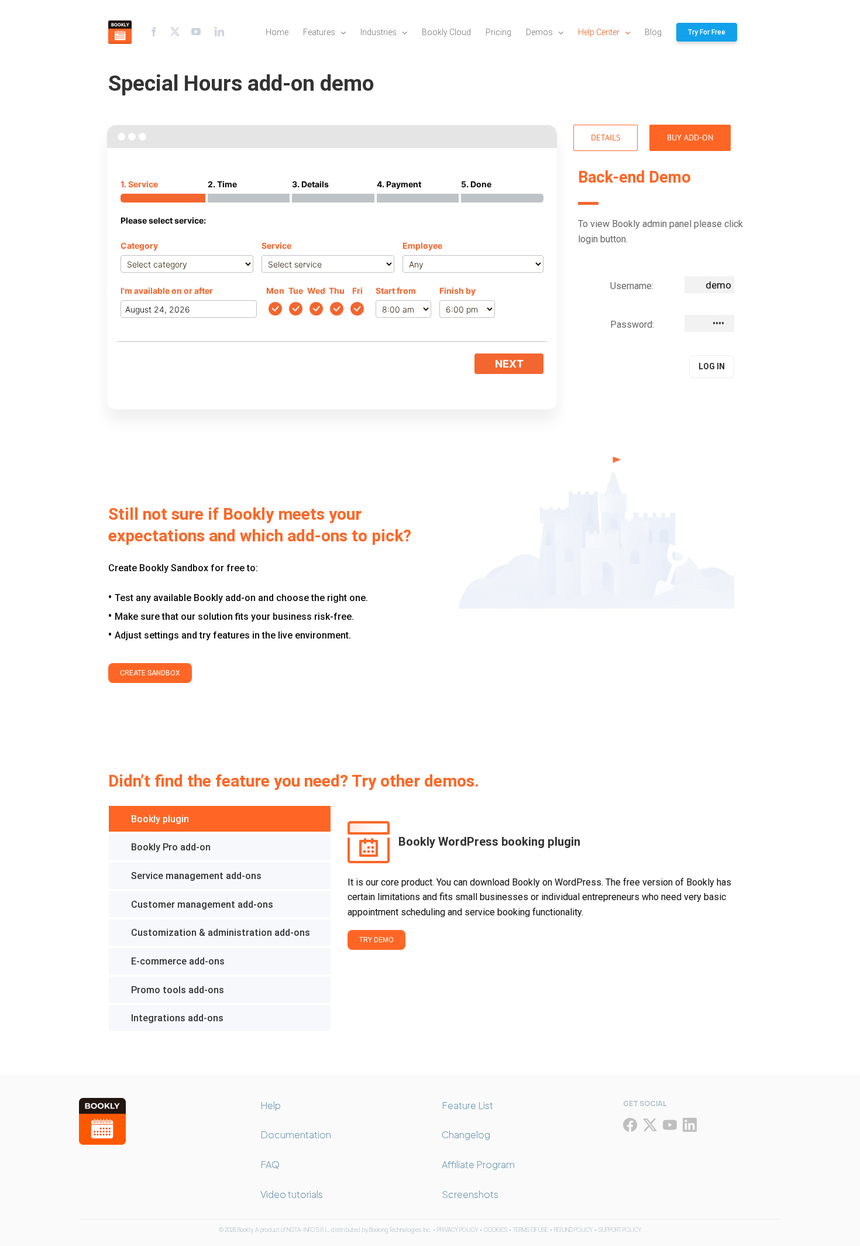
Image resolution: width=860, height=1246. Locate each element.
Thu (337, 291)
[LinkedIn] (690, 1125)
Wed (316, 291)
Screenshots (470, 1194)
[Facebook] (154, 32)
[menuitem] (284, 32)
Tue (295, 291)
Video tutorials (291, 1194)
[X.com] (175, 32)
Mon (275, 291)
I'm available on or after (167, 291)
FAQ (270, 1164)
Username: (631, 285)
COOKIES (495, 1230)
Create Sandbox (150, 673)
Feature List (467, 1105)
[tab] (220, 819)
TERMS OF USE (530, 1230)
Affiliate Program (478, 1164)
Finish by (457, 291)
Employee (422, 245)
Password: (632, 324)
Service (276, 245)
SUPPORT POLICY (619, 1230)
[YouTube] (670, 1125)
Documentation (295, 1134)
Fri (357, 291)
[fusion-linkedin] (219, 32)
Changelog (466, 1134)
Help (270, 1105)
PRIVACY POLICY (457, 1230)
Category (139, 245)
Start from (396, 291)
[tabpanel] (541, 919)
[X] (650, 1125)
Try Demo (376, 940)
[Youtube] (196, 32)
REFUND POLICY (573, 1230)
